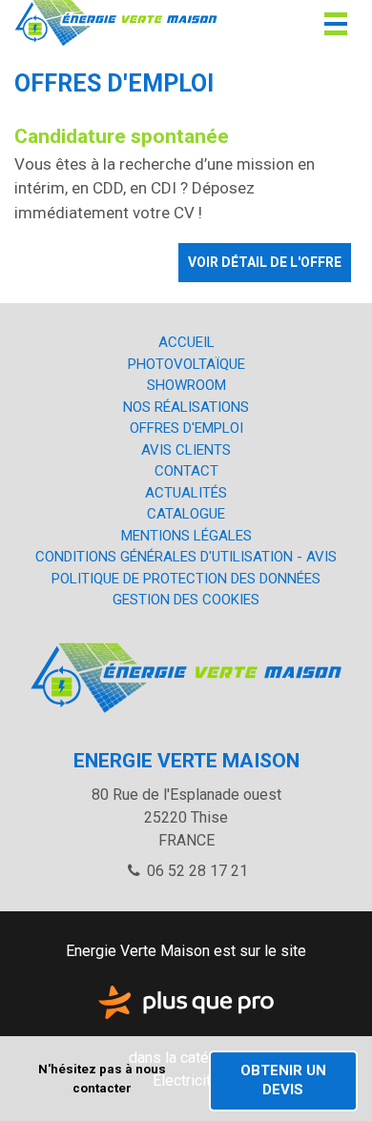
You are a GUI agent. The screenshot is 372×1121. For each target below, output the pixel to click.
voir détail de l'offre (264, 262)
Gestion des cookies (186, 599)
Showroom (186, 385)
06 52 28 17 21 (195, 871)
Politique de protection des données (186, 578)
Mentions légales (186, 535)
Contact (186, 470)
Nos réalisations (186, 407)
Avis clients (186, 450)
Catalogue (186, 513)
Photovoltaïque (186, 364)
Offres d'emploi (186, 428)
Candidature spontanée (121, 136)
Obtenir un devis (283, 1080)
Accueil (186, 342)
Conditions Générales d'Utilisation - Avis (186, 556)
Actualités (186, 492)
